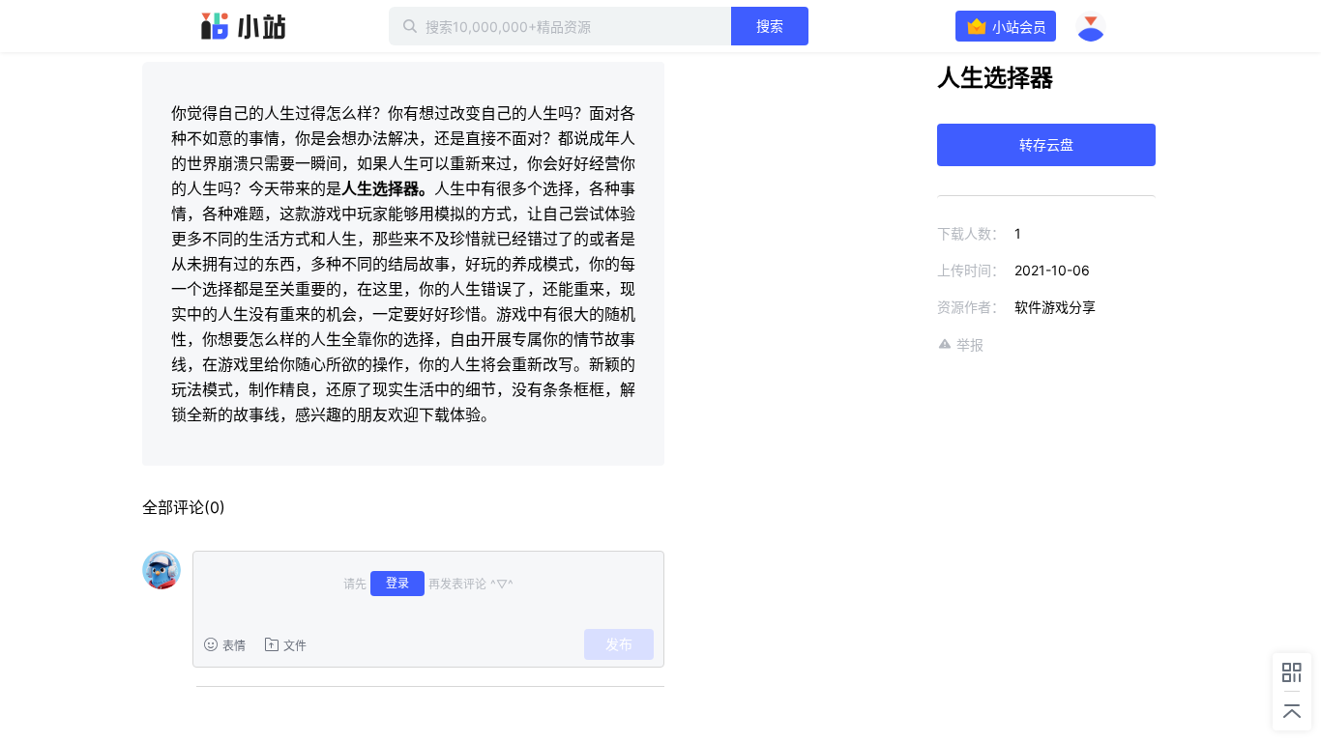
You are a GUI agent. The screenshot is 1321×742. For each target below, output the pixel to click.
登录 (397, 583)
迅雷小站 (243, 26)
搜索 (769, 25)
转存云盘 (1046, 144)
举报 (969, 344)
